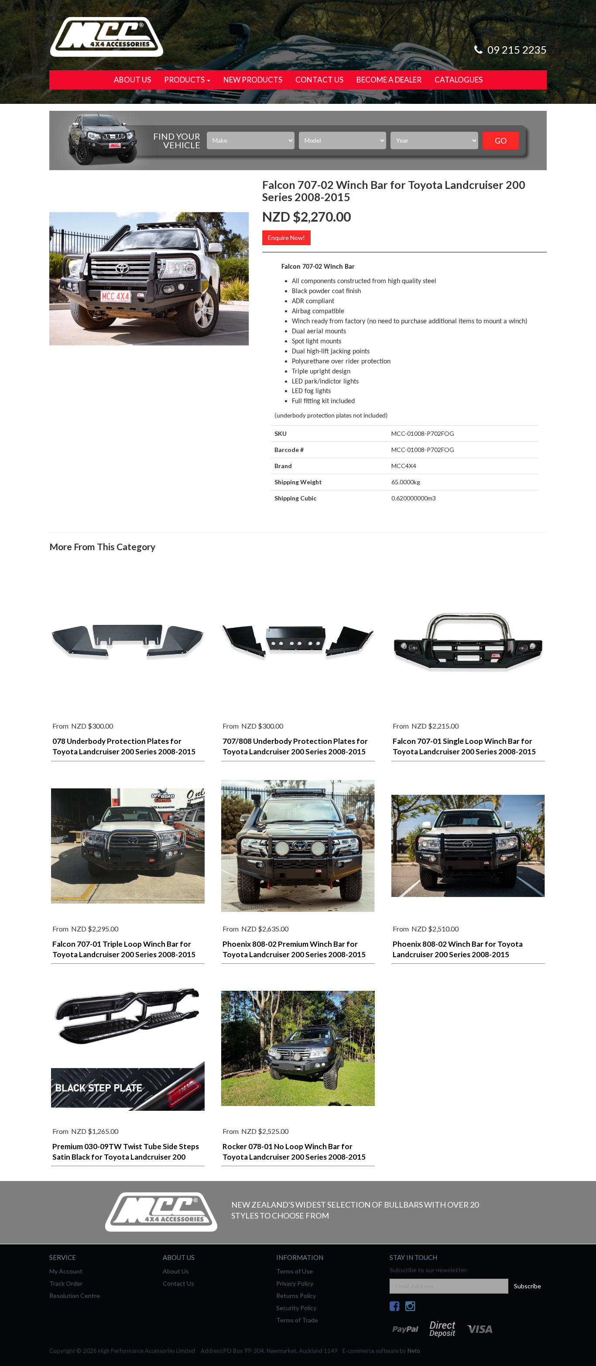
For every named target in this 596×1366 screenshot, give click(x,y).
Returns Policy (296, 1295)
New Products (252, 79)
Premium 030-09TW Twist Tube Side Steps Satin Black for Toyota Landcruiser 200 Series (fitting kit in (125, 1157)
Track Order (65, 1283)
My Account (65, 1271)
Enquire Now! (286, 237)
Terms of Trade (297, 1320)
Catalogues (459, 79)
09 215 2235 (516, 49)
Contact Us (319, 79)
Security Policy (296, 1307)
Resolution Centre (74, 1295)
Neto (414, 1350)
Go (501, 140)
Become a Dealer (388, 79)
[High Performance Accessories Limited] (106, 36)
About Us (132, 79)
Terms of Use (294, 1271)
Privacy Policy (294, 1283)
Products (185, 79)
